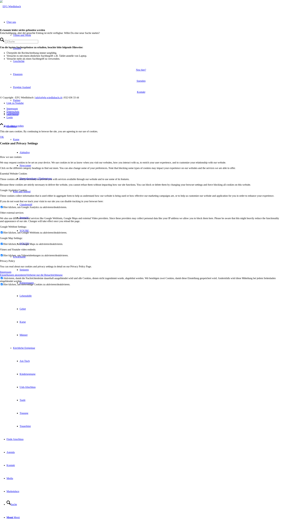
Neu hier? (141, 69)
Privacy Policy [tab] (7, 261)
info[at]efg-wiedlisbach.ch (48, 97)
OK (2, 137)
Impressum (5, 272)
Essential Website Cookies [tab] (13, 173)
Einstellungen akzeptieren (13, 275)
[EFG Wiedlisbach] (10, 6)
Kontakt (141, 92)
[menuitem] (147, 296)
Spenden (141, 81)
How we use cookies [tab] (11, 157)
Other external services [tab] (12, 212)
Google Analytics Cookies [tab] (13, 190)
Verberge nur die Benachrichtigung (44, 275)
